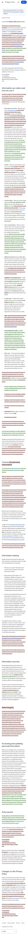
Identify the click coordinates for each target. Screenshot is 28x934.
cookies (12, 166)
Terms (22, 923)
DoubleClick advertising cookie (17, 524)
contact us (17, 70)
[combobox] (9, 931)
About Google (11, 923)
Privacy (18, 923)
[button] (2, 2)
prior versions (15, 898)
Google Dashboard (14, 468)
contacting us (12, 835)
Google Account (12, 110)
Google (4, 923)
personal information (15, 44)
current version (15, 11)
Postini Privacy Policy (20, 35)
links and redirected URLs (10, 326)
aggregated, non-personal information (11, 638)
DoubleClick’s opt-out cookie (17, 539)
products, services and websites (10, 29)
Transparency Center (7, 926)
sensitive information (9, 501)
